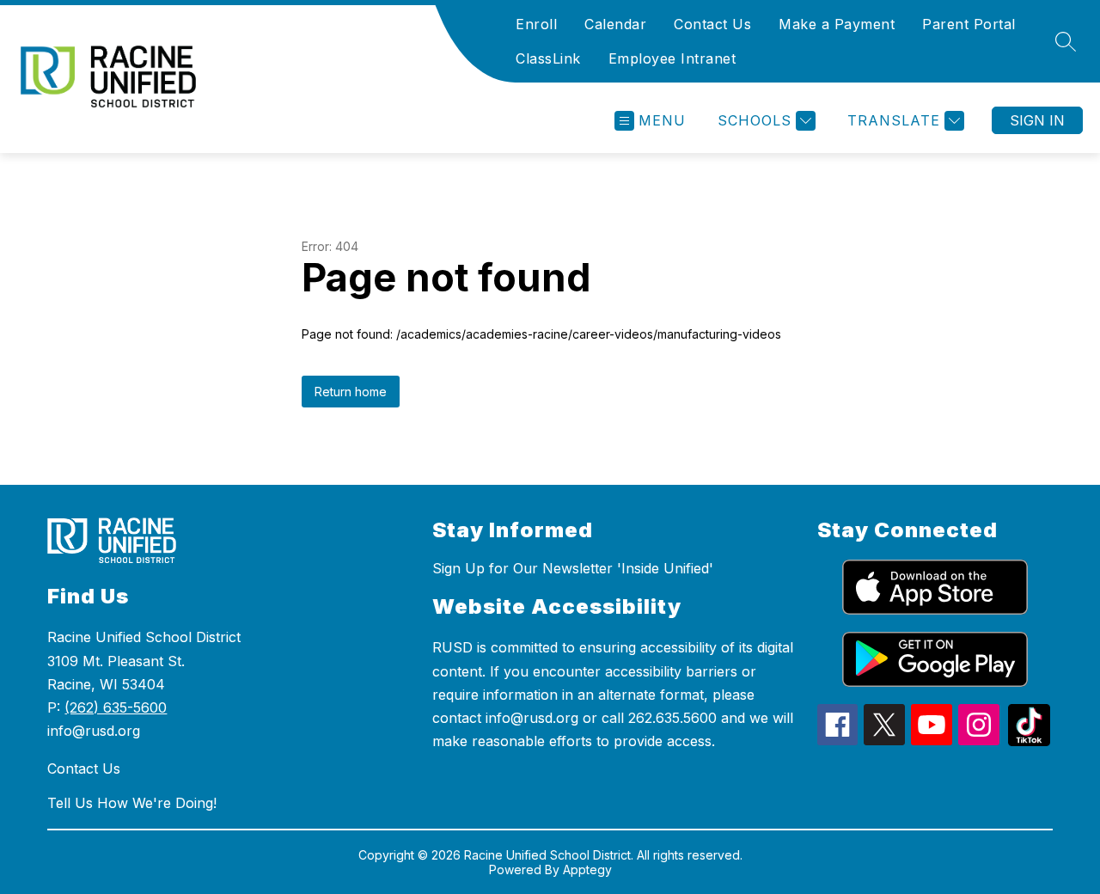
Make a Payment (837, 24)
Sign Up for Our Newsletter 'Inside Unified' (572, 568)
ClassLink (548, 58)
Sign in (1037, 120)
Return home (351, 391)
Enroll (536, 24)
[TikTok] (1029, 741)
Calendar (615, 24)
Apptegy (587, 869)
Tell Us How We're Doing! (132, 802)
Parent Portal (969, 24)
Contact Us (712, 24)
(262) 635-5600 (115, 707)
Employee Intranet (672, 58)
